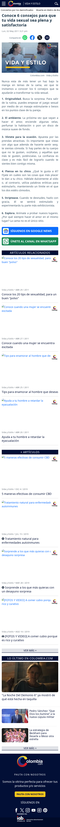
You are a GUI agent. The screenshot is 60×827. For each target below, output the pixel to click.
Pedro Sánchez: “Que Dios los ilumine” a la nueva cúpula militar (42, 714)
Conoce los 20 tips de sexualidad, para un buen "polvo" (29, 296)
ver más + (30, 748)
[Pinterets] (45, 809)
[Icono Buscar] (56, 3)
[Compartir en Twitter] (39, 37)
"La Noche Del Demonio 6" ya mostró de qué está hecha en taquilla (28, 697)
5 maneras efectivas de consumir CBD (27, 494)
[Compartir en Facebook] (32, 37)
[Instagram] (27, 809)
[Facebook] (16, 809)
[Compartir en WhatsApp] (25, 37)
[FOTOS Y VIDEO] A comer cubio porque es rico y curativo (29, 638)
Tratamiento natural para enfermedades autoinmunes (20, 541)
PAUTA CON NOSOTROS (30, 794)
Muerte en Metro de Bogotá (46, 10)
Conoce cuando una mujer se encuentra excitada (28, 345)
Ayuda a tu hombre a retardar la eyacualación (23, 439)
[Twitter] (22, 809)
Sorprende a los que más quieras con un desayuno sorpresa (28, 589)
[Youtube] (33, 809)
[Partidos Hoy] (39, 809)
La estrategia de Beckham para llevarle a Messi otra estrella (41, 734)
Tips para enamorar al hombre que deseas (30, 392)
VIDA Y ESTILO (32, 3)
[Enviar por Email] (47, 37)
